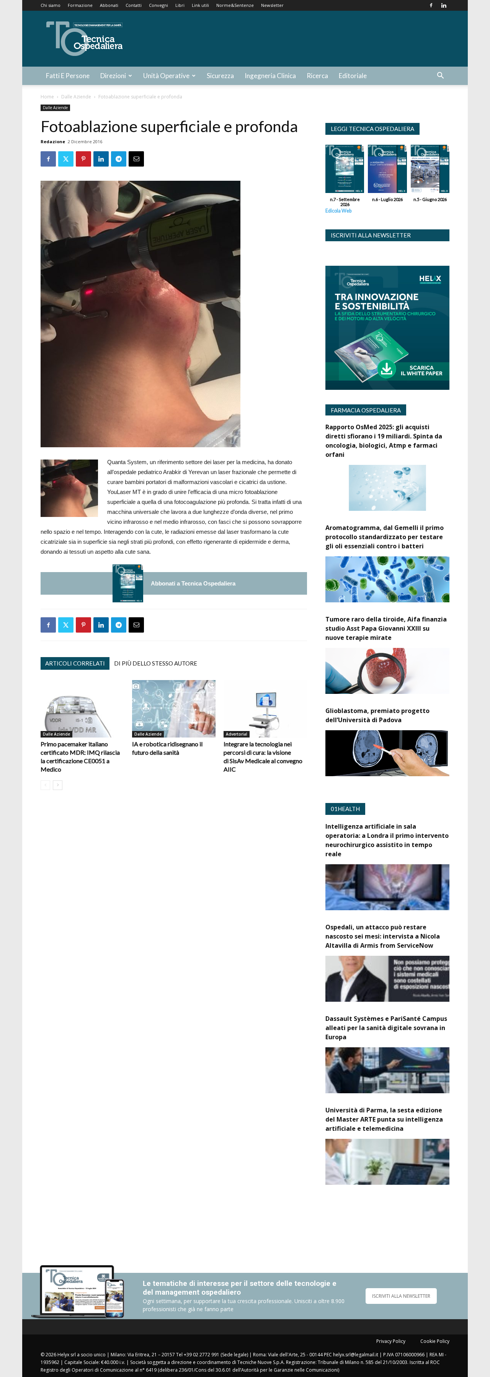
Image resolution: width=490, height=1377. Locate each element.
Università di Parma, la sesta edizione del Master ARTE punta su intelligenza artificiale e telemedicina (384, 1119)
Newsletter (272, 5)
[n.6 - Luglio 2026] (387, 171)
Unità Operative (166, 76)
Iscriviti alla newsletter (371, 235)
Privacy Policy (390, 1341)
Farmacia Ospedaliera (366, 410)
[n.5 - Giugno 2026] (430, 171)
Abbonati (109, 5)
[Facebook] (431, 5)
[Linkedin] (443, 5)
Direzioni (113, 76)
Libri (180, 5)
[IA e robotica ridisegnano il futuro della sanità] (174, 709)
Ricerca (317, 76)
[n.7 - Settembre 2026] (128, 583)
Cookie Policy (434, 1341)
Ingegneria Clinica (270, 76)
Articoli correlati (75, 663)
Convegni (158, 5)
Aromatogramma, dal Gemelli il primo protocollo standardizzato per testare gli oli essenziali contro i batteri (384, 536)
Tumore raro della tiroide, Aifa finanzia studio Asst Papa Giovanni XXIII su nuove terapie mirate (386, 628)
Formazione (80, 5)
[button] (440, 76)
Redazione (53, 141)
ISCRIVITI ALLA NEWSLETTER (401, 1296)
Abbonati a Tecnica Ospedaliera (193, 583)
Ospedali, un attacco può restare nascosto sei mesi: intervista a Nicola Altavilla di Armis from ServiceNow (382, 936)
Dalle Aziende (76, 96)
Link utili (200, 5)
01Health (345, 808)
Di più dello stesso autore (155, 663)
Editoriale (353, 76)
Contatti (134, 5)
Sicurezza (220, 76)
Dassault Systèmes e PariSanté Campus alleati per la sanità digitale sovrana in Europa (386, 1027)
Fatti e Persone (68, 76)
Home (47, 96)
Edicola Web (338, 211)
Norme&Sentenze (235, 5)
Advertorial (236, 734)
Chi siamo (50, 5)
